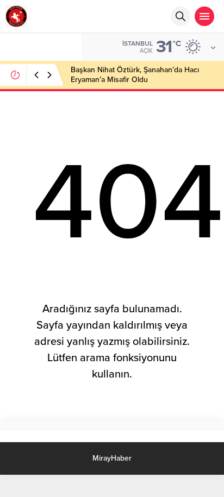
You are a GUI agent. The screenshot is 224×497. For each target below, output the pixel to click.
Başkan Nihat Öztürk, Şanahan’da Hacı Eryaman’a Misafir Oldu (135, 74)
